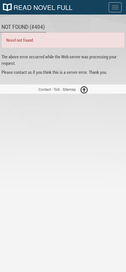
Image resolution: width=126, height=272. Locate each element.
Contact (44, 89)
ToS (57, 89)
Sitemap (69, 89)
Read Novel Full (42, 7)
